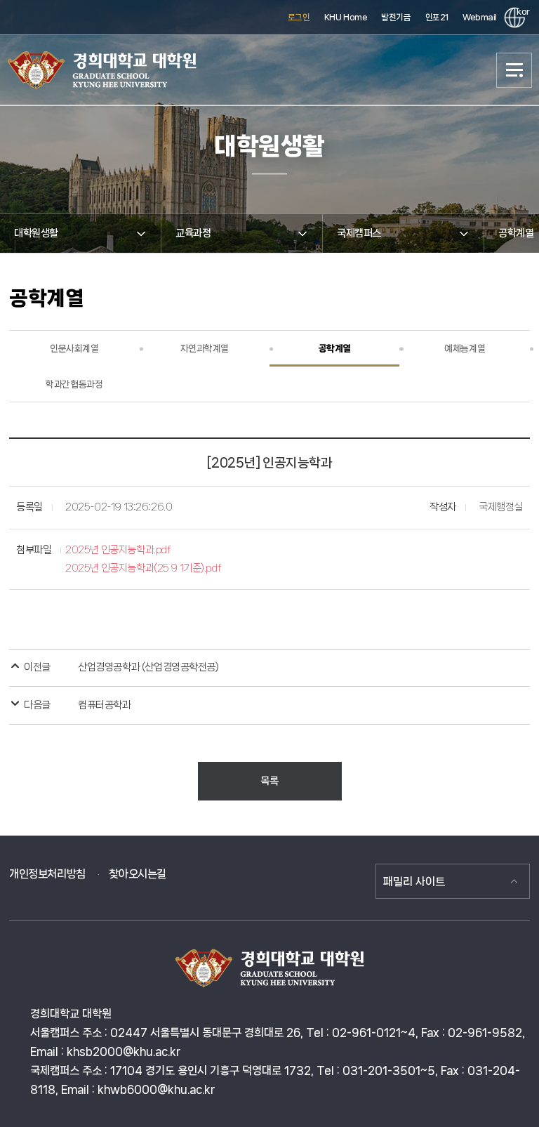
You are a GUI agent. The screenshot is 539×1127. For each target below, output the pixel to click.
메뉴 (514, 70)
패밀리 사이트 (414, 882)
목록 (269, 780)
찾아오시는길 (137, 874)
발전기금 (396, 17)
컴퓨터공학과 (104, 705)
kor (521, 11)
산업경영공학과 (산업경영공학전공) (148, 667)
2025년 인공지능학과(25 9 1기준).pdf (143, 568)
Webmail (480, 17)
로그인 (299, 17)
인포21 (436, 17)
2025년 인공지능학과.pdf (118, 549)
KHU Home (346, 17)
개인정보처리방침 (47, 874)
